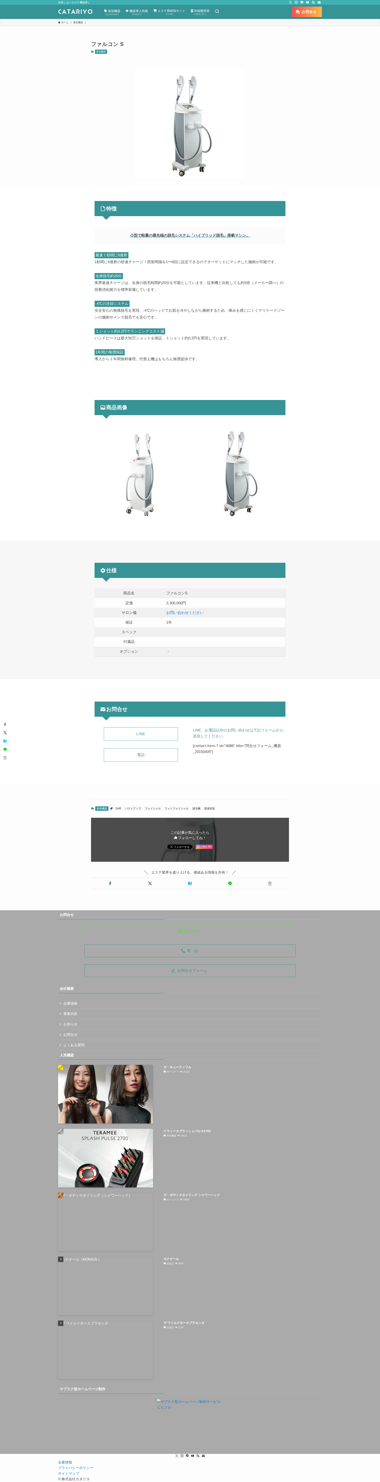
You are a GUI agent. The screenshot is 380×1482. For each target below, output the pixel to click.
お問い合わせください (185, 613)
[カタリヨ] (75, 11)
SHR (118, 808)
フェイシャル (153, 808)
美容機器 (101, 51)
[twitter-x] (290, 2)
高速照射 (209, 808)
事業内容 (70, 1014)
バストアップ (133, 808)
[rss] (313, 2)
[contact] (319, 2)
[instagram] (296, 2)
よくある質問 (73, 1045)
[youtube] (308, 2)
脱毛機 (196, 808)
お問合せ (70, 1035)
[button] (110, 883)
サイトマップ (68, 1473)
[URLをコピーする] (270, 883)
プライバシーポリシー (75, 1468)
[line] (302, 2)
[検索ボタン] (217, 12)
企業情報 (70, 1003)
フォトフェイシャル (176, 808)
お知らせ (70, 1024)
